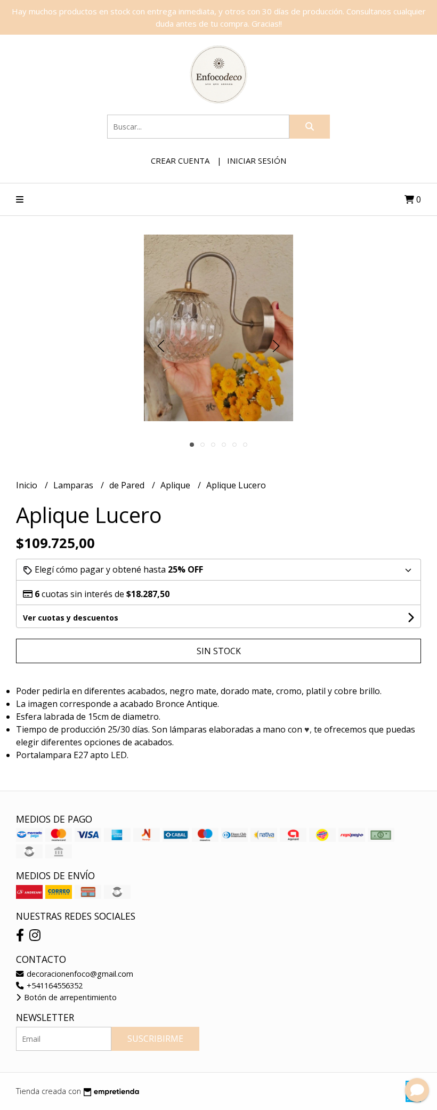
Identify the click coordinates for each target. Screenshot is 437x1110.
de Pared (128, 485)
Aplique (176, 485)
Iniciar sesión (256, 160)
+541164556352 (54, 985)
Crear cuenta (180, 160)
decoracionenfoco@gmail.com (79, 974)
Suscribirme (155, 1038)
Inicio (27, 485)
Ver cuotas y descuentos (70, 618)
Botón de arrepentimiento (69, 997)
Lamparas (74, 485)
